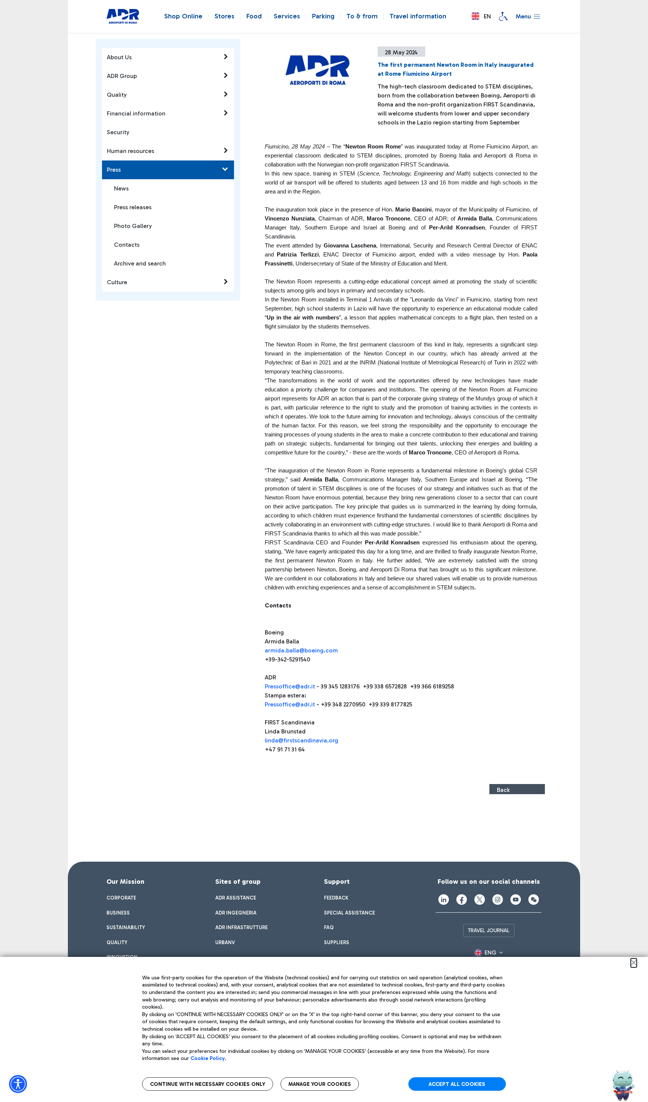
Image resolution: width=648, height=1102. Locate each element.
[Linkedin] (443, 899)
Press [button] (114, 169)
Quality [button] (117, 94)
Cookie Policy (207, 1058)
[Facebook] (461, 899)
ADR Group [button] (122, 75)
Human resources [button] (130, 150)
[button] (481, 16)
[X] (479, 899)
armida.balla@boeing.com (301, 650)
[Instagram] (497, 899)
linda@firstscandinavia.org (301, 740)
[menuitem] (121, 898)
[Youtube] (515, 899)
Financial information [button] (136, 113)
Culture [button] (117, 282)
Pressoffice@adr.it (290, 686)
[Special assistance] (503, 16)
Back (503, 789)
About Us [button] (119, 57)
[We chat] (533, 899)
